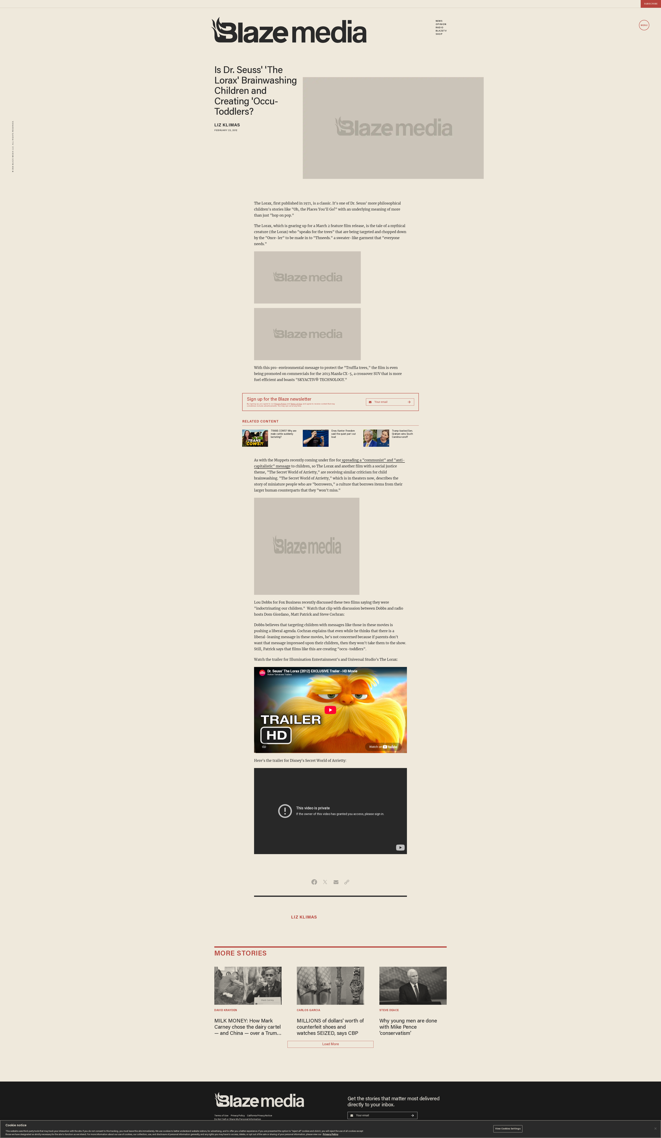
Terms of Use (296, 404)
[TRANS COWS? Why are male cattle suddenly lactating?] (255, 437)
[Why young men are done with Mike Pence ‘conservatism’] (413, 985)
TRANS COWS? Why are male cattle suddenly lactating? (283, 434)
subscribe (651, 4)
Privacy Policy (280, 404)
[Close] (655, 1128)
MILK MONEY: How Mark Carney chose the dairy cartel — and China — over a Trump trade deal (247, 1028)
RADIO (439, 28)
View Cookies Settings (508, 1129)
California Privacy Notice (259, 1116)
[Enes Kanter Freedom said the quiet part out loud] (316, 437)
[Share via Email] (336, 882)
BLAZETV (441, 31)
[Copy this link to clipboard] (347, 882)
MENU (644, 25)
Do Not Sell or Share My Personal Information (237, 1119)
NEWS (439, 21)
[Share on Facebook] (314, 882)
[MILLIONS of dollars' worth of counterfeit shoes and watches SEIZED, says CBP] (330, 985)
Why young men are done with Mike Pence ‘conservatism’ (408, 1027)
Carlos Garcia (308, 1010)
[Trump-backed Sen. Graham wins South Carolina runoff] (376, 437)
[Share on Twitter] (325, 882)
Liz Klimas (227, 125)
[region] (330, 1129)
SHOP (439, 34)
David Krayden (225, 1010)
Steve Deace (389, 1010)
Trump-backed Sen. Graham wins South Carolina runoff (402, 434)
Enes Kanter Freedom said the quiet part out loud (343, 434)
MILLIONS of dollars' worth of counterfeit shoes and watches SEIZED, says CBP (330, 1027)
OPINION (441, 24)
